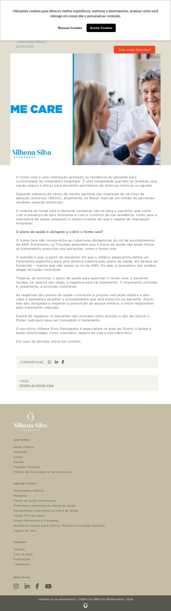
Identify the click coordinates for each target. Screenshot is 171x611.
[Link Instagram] (16, 586)
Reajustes (20, 495)
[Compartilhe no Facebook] (63, 362)
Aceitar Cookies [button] (101, 28)
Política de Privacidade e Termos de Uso (43, 471)
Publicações (22, 559)
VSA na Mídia (23, 554)
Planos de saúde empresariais (35, 500)
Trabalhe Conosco (26, 466)
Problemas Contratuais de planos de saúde (44, 505)
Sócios (18, 456)
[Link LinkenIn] (27, 586)
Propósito (20, 451)
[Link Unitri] (85, 605)
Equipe (19, 461)
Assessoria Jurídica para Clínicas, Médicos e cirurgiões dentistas (59, 525)
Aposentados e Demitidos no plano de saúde (46, 510)
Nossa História (24, 446)
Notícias (19, 549)
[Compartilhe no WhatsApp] (49, 362)
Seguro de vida (25, 530)
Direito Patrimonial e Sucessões (36, 520)
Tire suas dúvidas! (134, 50)
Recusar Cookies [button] (70, 28)
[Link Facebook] (37, 586)
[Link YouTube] (48, 586)
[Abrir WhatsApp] (160, 600)
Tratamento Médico (31, 41)
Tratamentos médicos (29, 490)
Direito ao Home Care (37, 385)
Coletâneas (22, 564)
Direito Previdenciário (29, 515)
